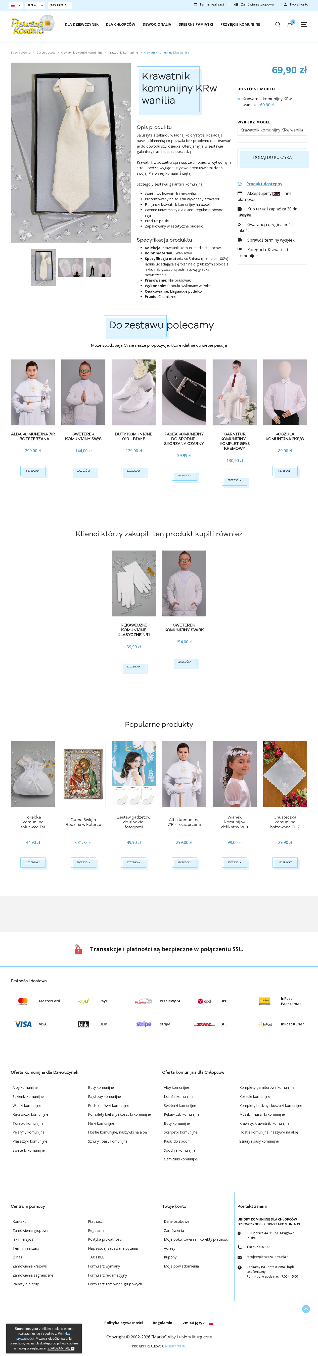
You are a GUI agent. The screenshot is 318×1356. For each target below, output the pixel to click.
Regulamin (96, 1230)
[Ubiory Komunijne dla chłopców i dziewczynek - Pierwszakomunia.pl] (33, 24)
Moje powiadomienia (181, 1266)
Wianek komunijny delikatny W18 (234, 822)
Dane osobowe (176, 1221)
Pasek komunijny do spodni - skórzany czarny (184, 438)
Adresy (169, 1248)
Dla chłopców (120, 24)
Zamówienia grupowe (257, 4)
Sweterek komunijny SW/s (83, 436)
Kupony (170, 1257)
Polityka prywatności (105, 1239)
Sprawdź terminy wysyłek (270, 240)
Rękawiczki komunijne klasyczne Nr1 (134, 630)
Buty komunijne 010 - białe (133, 436)
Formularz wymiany (104, 1266)
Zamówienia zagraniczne (33, 1275)
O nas (17, 1257)
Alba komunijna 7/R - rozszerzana (33, 436)
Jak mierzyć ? (23, 1239)
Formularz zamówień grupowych (115, 1284)
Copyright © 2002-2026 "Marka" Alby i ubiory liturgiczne (159, 1337)
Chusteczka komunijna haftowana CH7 (285, 822)
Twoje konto (298, 4)
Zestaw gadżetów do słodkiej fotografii (133, 822)
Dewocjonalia (157, 24)
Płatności (95, 1221)
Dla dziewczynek (82, 24)
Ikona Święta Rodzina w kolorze (83, 822)
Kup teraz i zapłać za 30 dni (272, 209)
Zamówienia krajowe (30, 1266)
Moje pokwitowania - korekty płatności (196, 1239)
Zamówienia (174, 1230)
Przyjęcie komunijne (240, 24)
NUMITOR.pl (175, 1346)
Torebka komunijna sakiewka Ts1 (33, 822)
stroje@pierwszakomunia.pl (268, 1256)
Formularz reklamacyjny (107, 1275)
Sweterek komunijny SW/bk (184, 627)
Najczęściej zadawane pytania (113, 1248)
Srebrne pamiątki (196, 24)
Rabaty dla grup (26, 1284)
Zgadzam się (59, 1348)
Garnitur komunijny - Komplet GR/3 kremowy (235, 441)
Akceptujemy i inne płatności (264, 196)
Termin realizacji (211, 4)
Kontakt (19, 1221)
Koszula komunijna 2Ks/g (285, 436)
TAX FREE (96, 1257)
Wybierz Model (254, 122)
